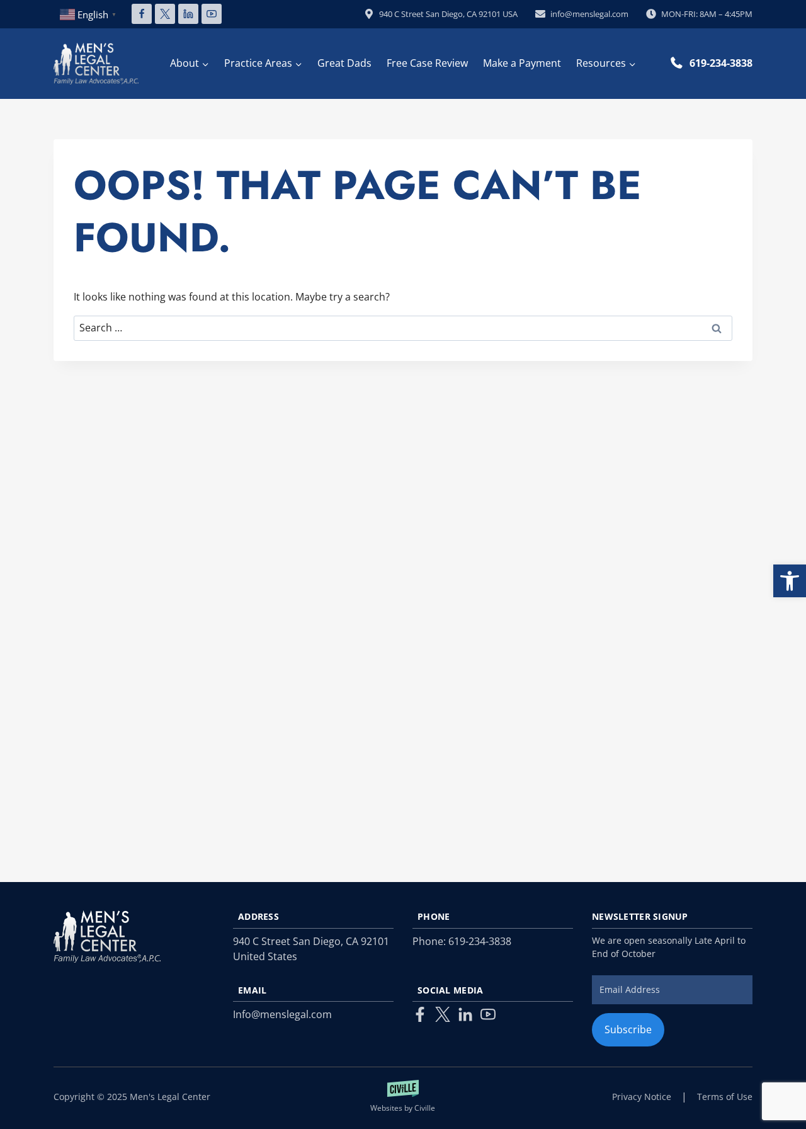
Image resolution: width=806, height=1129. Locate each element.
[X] (165, 14)
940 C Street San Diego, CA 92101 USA (448, 14)
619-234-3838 (721, 63)
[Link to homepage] (107, 936)
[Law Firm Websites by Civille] (403, 1097)
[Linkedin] (188, 14)
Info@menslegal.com (282, 1014)
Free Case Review (427, 63)
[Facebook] (142, 14)
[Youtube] (488, 1014)
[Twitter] (442, 1014)
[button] (789, 580)
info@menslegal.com (589, 14)
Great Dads (344, 63)
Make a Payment (522, 63)
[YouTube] (212, 14)
